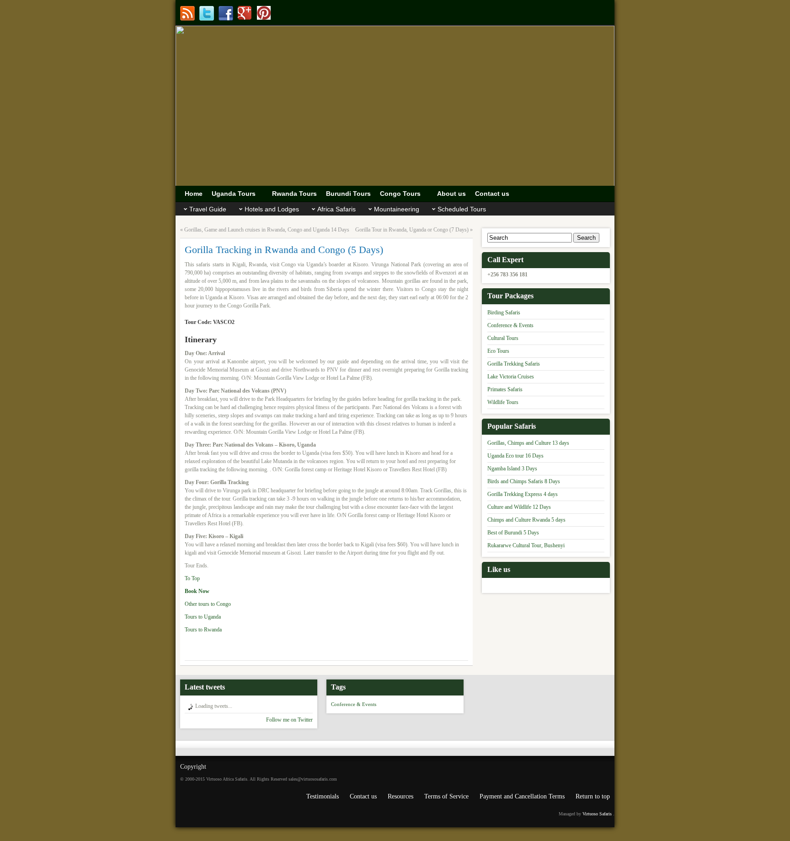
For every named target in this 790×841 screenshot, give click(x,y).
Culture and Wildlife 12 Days (519, 507)
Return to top (593, 796)
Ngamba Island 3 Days (512, 468)
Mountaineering (396, 209)
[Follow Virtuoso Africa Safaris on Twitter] (206, 13)
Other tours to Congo (208, 604)
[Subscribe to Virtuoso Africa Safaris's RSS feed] (187, 13)
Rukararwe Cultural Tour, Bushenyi (526, 545)
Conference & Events (510, 325)
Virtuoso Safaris (597, 813)
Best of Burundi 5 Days (513, 532)
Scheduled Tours (462, 209)
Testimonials (322, 796)
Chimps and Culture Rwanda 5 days (526, 520)
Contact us (363, 796)
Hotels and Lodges (272, 209)
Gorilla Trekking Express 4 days (522, 494)
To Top (192, 578)
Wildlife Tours (502, 402)
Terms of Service (446, 796)
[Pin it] (264, 13)
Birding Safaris (503, 312)
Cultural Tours (502, 338)
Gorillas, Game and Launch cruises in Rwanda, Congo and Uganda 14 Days (266, 229)
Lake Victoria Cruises (510, 376)
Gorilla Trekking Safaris (513, 364)
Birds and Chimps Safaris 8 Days (523, 481)
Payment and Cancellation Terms (522, 796)
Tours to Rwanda (203, 629)
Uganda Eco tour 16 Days (515, 456)
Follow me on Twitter (289, 720)
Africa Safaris (336, 209)
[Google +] (245, 13)
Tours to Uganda (203, 617)
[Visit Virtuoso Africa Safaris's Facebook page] (226, 13)
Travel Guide (207, 209)
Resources (400, 796)
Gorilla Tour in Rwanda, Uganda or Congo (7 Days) (412, 229)
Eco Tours (498, 351)
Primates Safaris (505, 389)
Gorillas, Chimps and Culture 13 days (528, 443)
